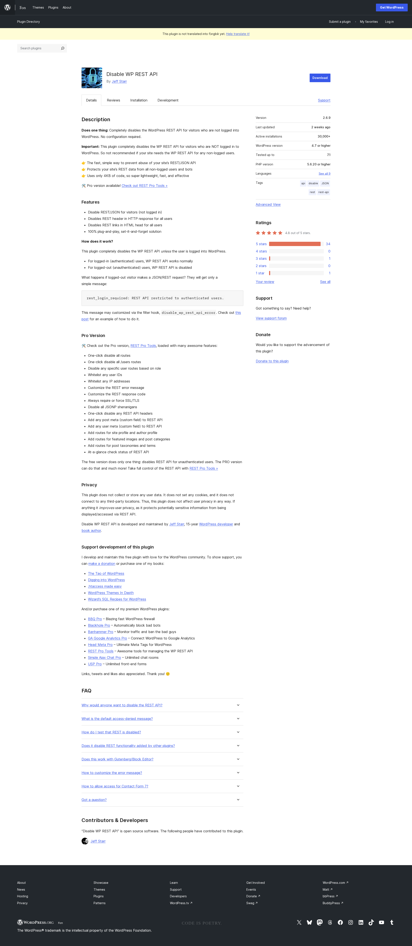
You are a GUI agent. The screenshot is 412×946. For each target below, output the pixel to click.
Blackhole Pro (99, 625)
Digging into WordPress (106, 580)
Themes (99, 889)
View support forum (271, 318)
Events (251, 889)
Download (320, 78)
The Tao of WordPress (106, 573)
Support (324, 100)
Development (168, 100)
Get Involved (255, 882)
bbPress (330, 896)
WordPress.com (336, 882)
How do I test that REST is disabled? (111, 732)
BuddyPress (333, 903)
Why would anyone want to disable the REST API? (122, 705)
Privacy (22, 903)
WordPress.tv (181, 903)
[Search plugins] (62, 48)
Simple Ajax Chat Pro (104, 657)
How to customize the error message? (112, 773)
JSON (325, 183)
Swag (252, 903)
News (21, 889)
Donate (253, 896)
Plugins (99, 896)
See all (325, 282)
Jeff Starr (119, 81)
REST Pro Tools (143, 345)
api (303, 183)
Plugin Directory (28, 21)
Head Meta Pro (100, 644)
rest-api (323, 192)
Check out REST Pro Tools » (145, 185)
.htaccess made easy (105, 586)
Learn (174, 882)
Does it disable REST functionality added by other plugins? (128, 746)
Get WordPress (392, 7)
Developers (178, 896)
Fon (60, 923)
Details (91, 100)
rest (312, 192)
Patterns (100, 903)
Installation (138, 100)
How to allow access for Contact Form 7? (115, 786)
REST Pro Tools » (203, 468)
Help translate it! (238, 34)
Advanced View (268, 204)
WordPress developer (216, 524)
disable (313, 183)
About (21, 882)
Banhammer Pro (100, 632)
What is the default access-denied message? (117, 719)
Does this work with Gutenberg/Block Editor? (117, 759)
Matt (328, 889)
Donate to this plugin (272, 361)
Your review (265, 282)
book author (91, 530)
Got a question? (94, 800)
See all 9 (324, 173)
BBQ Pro (95, 619)
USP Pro (95, 664)
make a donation (101, 563)
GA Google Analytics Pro (107, 638)
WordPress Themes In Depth (111, 593)
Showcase (101, 882)
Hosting (22, 896)
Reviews (113, 100)
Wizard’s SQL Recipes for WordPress (117, 599)
